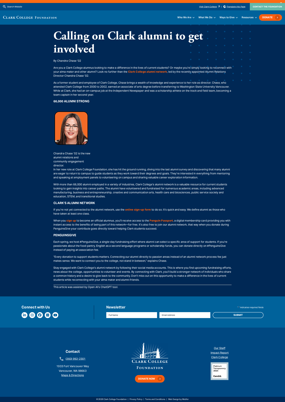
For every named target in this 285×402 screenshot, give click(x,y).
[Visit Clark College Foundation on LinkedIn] (24, 315)
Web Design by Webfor (178, 399)
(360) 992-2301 (76, 358)
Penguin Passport (161, 220)
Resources (248, 17)
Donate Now (146, 378)
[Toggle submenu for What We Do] (214, 17)
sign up (71, 220)
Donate (267, 17)
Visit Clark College (208, 6)
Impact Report (220, 352)
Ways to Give (227, 17)
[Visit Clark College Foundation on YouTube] (55, 315)
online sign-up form (138, 209)
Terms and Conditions (155, 399)
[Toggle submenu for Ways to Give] (236, 17)
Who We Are (184, 17)
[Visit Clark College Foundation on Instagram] (32, 315)
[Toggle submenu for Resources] (256, 17)
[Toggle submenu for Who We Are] (193, 17)
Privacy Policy (136, 399)
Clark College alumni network (147, 71)
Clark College (219, 357)
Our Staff (219, 348)
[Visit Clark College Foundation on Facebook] (40, 315)
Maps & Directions (72, 375)
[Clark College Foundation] (30, 17)
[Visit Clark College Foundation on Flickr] (48, 315)
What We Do (205, 17)
